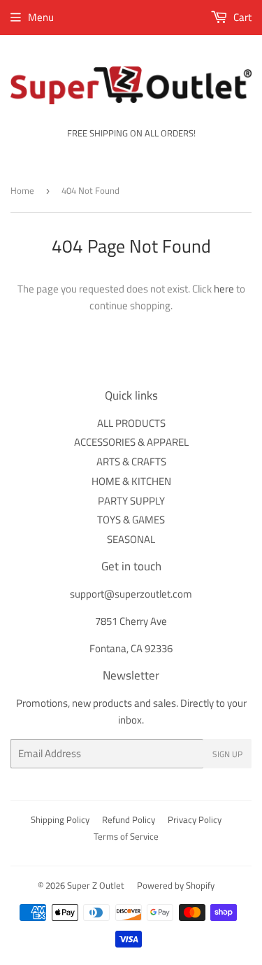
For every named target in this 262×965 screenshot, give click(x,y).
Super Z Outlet (95, 885)
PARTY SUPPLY (131, 501)
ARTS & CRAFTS (131, 461)
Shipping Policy (60, 819)
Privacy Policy (194, 819)
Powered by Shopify (175, 885)
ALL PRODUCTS (131, 423)
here (224, 289)
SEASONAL (131, 539)
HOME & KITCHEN (131, 481)
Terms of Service (126, 836)
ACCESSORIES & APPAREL (131, 442)
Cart (241, 17)
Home (22, 190)
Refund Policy (128, 819)
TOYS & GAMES (131, 520)
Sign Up (227, 754)
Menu (41, 17)
